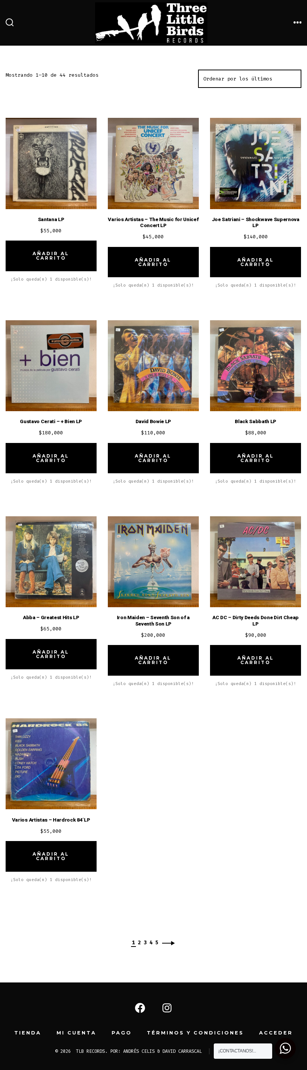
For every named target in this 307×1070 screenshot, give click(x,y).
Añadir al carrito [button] (51, 256)
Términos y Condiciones (195, 1033)
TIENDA (27, 1033)
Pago (122, 1033)
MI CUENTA (76, 1033)
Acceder (276, 1033)
